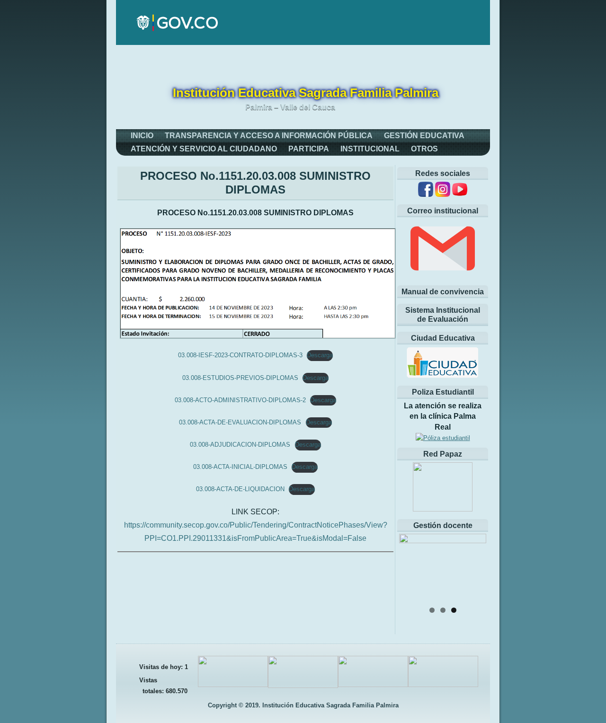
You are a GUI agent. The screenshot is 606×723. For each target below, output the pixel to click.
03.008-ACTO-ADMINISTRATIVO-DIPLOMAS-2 (240, 400)
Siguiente (474, 565)
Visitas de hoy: (162, 666)
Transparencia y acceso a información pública (269, 136)
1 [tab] (432, 610)
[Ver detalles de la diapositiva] (442, 567)
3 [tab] (453, 610)
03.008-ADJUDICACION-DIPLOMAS (240, 444)
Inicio (142, 136)
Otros (424, 149)
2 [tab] (443, 610)
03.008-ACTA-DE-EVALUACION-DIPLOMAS (240, 422)
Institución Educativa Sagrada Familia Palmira (305, 93)
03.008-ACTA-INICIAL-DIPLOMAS (240, 466)
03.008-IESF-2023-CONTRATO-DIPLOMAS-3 (240, 355)
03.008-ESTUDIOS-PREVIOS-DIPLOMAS (240, 377)
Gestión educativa (424, 136)
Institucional (370, 149)
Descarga (320, 355)
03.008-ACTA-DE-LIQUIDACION (240, 489)
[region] (442, 567)
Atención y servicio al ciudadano (204, 149)
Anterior (411, 565)
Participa (308, 149)
